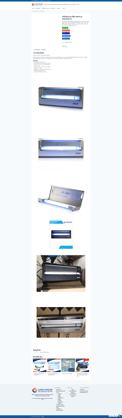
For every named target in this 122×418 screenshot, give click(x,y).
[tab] (37, 50)
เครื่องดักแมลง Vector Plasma (67, 373)
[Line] (50, 1)
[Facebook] (48, 1)
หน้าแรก (33, 8)
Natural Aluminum (45, 352)
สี (62, 42)
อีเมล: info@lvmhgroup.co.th (42, 0)
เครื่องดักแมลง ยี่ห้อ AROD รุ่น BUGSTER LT (39, 374)
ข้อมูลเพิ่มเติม (43, 49)
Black (41, 352)
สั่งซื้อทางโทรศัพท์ (66, 38)
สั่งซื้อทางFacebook (66, 35)
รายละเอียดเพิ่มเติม (37, 49)
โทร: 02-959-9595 (34, 0)
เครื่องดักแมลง (66, 46)
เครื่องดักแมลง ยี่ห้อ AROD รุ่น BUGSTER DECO (53, 374)
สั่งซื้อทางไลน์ (65, 27)
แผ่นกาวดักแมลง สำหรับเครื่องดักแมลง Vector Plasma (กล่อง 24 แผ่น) (82, 374)
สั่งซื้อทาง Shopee (66, 30)
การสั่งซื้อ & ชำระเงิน (45, 8)
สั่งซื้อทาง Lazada (66, 33)
